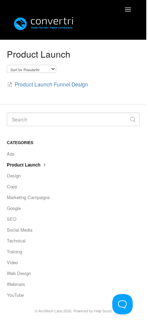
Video (12, 262)
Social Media (19, 230)
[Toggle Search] (132, 119)
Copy (12, 186)
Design (14, 175)
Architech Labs (50, 310)
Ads (11, 154)
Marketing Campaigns (28, 197)
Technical (16, 240)
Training (14, 251)
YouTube (15, 295)
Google (14, 208)
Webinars (16, 284)
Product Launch (24, 164)
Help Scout (103, 310)
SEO (11, 219)
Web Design (19, 273)
